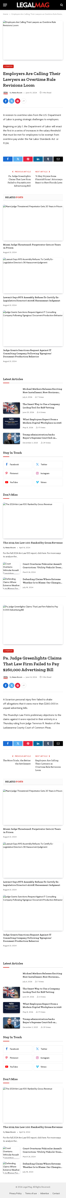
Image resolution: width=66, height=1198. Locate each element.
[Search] (61, 5)
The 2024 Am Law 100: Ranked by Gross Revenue (33, 542)
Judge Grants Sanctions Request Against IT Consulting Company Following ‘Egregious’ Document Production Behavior (27, 353)
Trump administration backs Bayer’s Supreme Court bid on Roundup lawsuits (39, 438)
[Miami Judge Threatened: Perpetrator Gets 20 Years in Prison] (33, 223)
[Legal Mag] (33, 5)
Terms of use (31, 1193)
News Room (17, 92)
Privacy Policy (16, 1193)
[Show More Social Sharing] (23, 101)
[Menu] (5, 5)
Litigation (8, 66)
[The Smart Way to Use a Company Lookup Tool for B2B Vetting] (11, 408)
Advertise (44, 1193)
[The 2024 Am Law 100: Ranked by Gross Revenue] (33, 520)
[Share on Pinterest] (17, 101)
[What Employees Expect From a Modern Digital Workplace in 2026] (11, 423)
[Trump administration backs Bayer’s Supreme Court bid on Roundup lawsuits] (11, 438)
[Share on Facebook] (5, 101)
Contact (56, 1193)
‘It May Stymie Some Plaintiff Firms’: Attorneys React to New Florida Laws (48, 179)
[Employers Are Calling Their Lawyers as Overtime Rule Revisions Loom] (33, 40)
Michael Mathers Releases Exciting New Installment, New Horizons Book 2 (42, 392)
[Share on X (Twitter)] (11, 101)
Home (5, 14)
